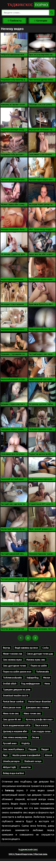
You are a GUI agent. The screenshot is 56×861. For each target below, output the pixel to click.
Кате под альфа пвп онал (39, 719)
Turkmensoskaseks (12, 677)
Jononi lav (26, 767)
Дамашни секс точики (37, 707)
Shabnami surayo (33, 761)
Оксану (35, 737)
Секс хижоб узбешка (13, 749)
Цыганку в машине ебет (15, 731)
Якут (5, 755)
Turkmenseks (42, 671)
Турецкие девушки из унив (16, 689)
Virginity (25, 743)
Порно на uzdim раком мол (17, 671)
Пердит (45, 749)
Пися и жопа (41, 725)
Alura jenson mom (12, 707)
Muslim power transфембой (26, 755)
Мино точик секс (32, 713)
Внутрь (6, 648)
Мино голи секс (11, 713)
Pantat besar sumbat (13, 701)
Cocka (45, 648)
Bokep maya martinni (13, 773)
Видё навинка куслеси (26, 648)
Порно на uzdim (39, 665)
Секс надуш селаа (41, 731)
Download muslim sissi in (15, 695)
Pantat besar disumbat (39, 701)
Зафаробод (33, 677)
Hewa (47, 683)
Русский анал (10, 743)
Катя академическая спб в (16, 725)
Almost (48, 755)
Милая (46, 677)
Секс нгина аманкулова (15, 737)
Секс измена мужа (12, 660)
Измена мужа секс (35, 660)
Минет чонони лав (12, 654)
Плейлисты (15, 20)
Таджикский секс (28, 850)
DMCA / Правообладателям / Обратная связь (28, 854)
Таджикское (27, 5)
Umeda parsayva (11, 761)
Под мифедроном (30, 683)
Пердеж (32, 749)
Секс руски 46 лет (12, 719)
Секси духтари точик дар (40, 654)
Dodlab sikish (9, 683)
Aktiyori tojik (9, 767)
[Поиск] (52, 12)
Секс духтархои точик (14, 665)
